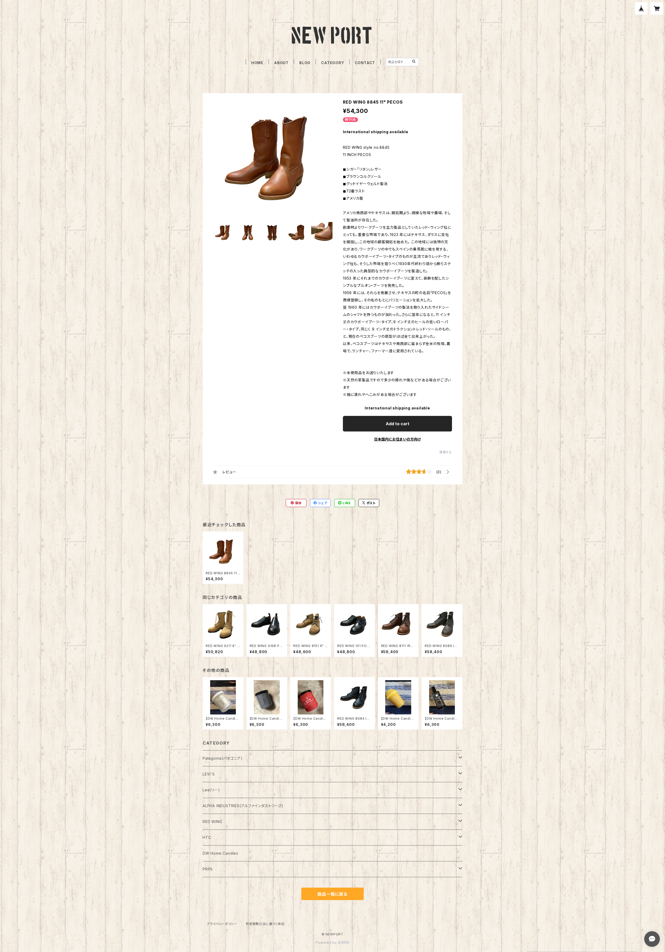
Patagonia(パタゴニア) (223, 758)
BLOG (304, 62)
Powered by (327, 942)
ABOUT (281, 62)
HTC (207, 837)
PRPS (208, 869)
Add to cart (397, 423)
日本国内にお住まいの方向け (397, 439)
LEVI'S (209, 774)
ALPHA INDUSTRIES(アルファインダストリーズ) (243, 806)
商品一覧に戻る (332, 894)
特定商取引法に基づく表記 (265, 924)
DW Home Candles (220, 853)
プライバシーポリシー (222, 924)
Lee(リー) (211, 790)
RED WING (212, 821)
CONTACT (365, 62)
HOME (257, 62)
